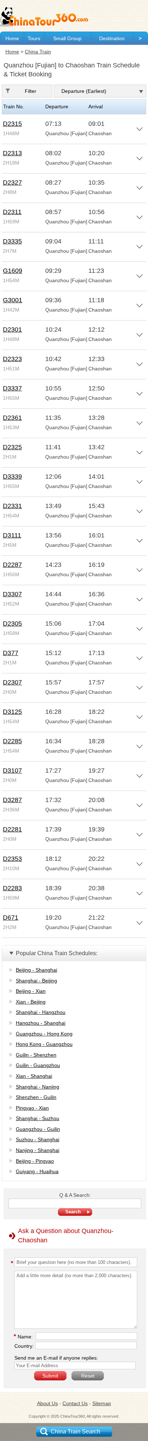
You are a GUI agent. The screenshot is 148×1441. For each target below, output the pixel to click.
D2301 (12, 329)
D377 (10, 652)
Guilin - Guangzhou (38, 1065)
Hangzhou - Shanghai (40, 1023)
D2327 (12, 182)
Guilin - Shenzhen (36, 1055)
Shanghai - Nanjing (37, 1087)
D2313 (12, 153)
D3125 (12, 711)
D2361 (12, 417)
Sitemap (101, 1403)
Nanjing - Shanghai (37, 1150)
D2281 (12, 829)
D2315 (12, 123)
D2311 (12, 211)
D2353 (12, 858)
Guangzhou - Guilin (38, 1129)
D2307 (12, 682)
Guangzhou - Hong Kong (44, 1034)
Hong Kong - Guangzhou (44, 1044)
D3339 (12, 476)
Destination (112, 38)
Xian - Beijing (31, 1002)
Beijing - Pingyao (35, 1161)
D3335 (12, 241)
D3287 (12, 800)
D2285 (12, 741)
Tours (34, 38)
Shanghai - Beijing (36, 980)
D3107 (12, 770)
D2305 (12, 623)
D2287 (12, 564)
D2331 (12, 505)
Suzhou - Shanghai (37, 1139)
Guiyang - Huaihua (37, 1171)
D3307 (12, 594)
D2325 (12, 447)
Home (12, 38)
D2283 (12, 888)
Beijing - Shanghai (36, 970)
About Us (47, 1403)
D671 (10, 917)
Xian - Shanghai (34, 1076)
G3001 (12, 300)
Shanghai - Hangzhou (40, 1012)
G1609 (12, 270)
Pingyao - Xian (32, 1108)
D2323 (12, 358)
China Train (38, 51)
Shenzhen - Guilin (36, 1097)
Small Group (67, 38)
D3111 (12, 535)
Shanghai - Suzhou (37, 1118)
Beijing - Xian (31, 991)
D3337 (12, 388)
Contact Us (75, 1403)
